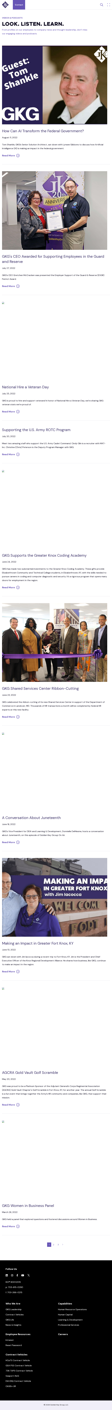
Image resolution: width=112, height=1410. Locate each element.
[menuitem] (30, 1317)
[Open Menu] (108, 4)
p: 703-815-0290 (14, 1287)
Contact (19, 5)
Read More (8, 155)
